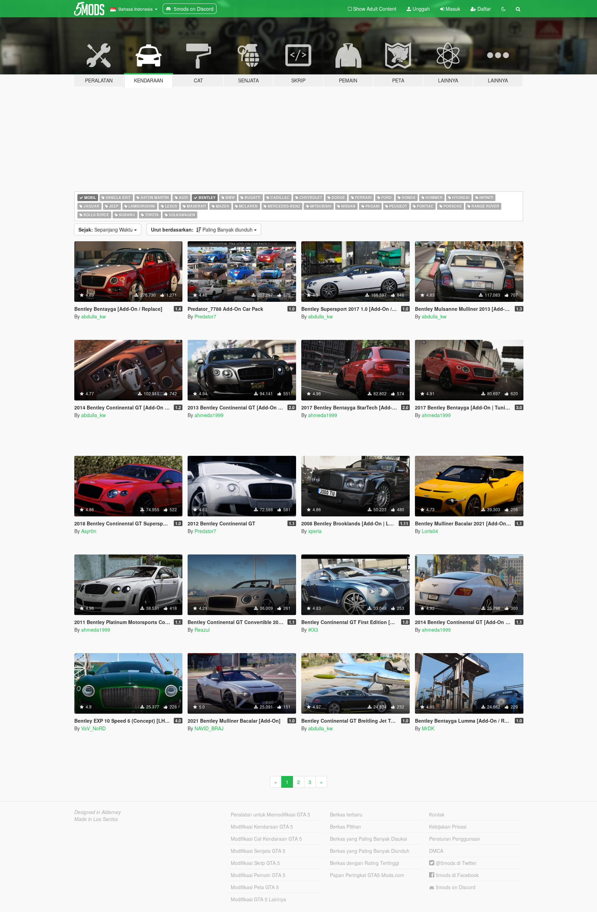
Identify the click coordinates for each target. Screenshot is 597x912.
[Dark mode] (503, 8)
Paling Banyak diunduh (202, 229)
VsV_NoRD (93, 728)
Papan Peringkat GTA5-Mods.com (367, 875)
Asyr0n (88, 530)
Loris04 (430, 530)
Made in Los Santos (96, 818)
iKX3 (313, 629)
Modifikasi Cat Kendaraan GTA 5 (266, 838)
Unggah (420, 8)
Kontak (436, 814)
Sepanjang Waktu (106, 229)
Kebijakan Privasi (447, 826)
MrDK (428, 728)
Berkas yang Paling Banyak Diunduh (369, 850)
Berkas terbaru (346, 814)
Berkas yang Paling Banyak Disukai (368, 838)
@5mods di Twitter (455, 862)
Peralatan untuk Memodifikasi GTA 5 (270, 814)
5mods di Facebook (456, 875)
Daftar (483, 8)
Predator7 (205, 316)
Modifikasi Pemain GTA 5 (258, 875)
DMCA (436, 850)
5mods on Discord (454, 887)
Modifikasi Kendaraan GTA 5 (262, 826)
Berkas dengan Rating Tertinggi (364, 862)
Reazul (202, 629)
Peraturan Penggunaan (454, 838)
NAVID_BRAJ (209, 728)
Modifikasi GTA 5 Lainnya (258, 899)
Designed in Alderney (97, 812)
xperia (315, 530)
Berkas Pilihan (345, 826)
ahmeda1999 (209, 415)
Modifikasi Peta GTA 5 (255, 887)
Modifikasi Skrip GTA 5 (255, 862)
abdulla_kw (93, 316)
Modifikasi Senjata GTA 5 (258, 850)
